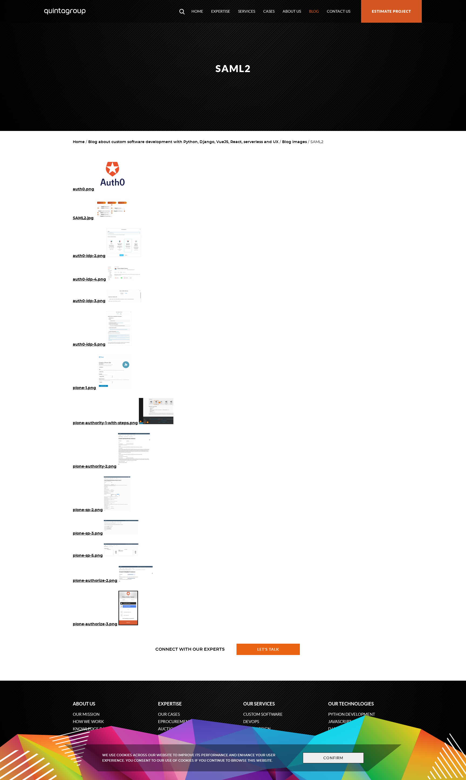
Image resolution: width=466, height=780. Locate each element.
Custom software (263, 714)
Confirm (333, 758)
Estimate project (391, 11)
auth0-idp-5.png (89, 344)
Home (197, 11)
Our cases (169, 714)
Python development (351, 714)
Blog (314, 11)
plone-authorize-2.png (95, 581)
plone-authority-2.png (94, 466)
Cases (269, 11)
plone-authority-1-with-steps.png (105, 423)
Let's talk (268, 649)
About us (292, 11)
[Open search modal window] (182, 11)
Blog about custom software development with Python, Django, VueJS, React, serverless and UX (183, 142)
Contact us (338, 11)
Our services (259, 703)
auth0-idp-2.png (89, 256)
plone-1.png (84, 388)
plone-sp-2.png (88, 510)
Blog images (294, 142)
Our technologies (351, 703)
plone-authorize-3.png (95, 624)
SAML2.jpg (83, 218)
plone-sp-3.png (88, 533)
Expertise (220, 11)
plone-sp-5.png (88, 556)
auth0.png (83, 189)
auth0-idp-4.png (89, 279)
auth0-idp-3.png (89, 301)
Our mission (86, 714)
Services (246, 11)
